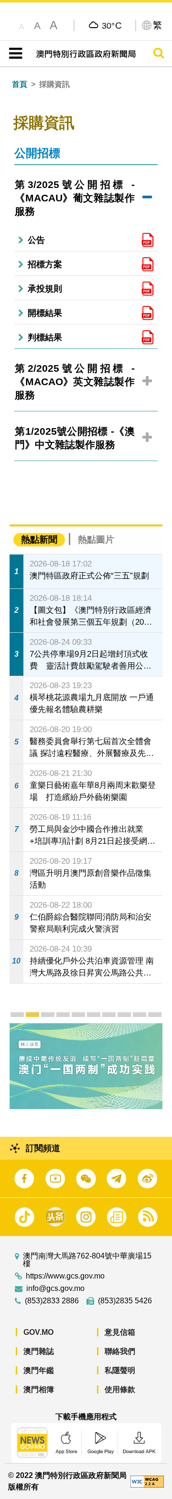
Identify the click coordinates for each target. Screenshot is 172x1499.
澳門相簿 (38, 1389)
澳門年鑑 (38, 1370)
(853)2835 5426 (125, 1301)
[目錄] (13, 53)
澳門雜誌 (38, 1351)
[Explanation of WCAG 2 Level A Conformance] (147, 1481)
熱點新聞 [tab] (39, 540)
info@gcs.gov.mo (55, 1288)
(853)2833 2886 (52, 1301)
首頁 (19, 84)
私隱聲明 (120, 1370)
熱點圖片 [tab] (96, 540)
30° (112, 25)
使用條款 (120, 1389)
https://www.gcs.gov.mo (65, 1276)
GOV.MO (38, 1332)
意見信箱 (120, 1332)
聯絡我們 (120, 1351)
